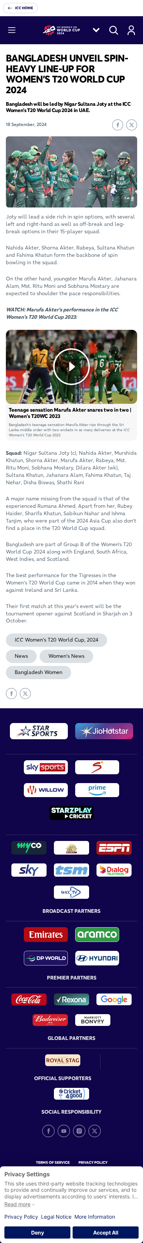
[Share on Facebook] (117, 124)
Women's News (66, 656)
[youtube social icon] (64, 1131)
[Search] (114, 30)
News (21, 656)
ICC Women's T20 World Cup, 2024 (56, 639)
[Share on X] (131, 124)
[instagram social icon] (79, 1131)
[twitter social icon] (94, 1131)
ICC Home (24, 8)
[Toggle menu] (12, 30)
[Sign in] (131, 30)
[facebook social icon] (48, 1131)
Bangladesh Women (38, 672)
